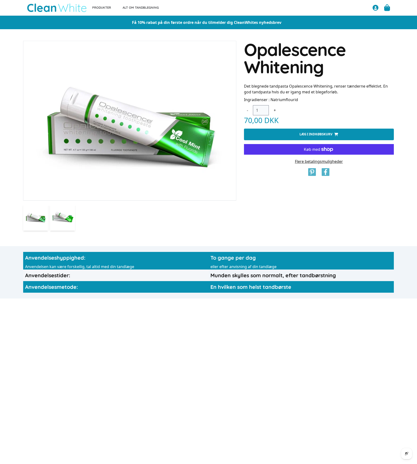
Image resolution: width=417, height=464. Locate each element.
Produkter (101, 7)
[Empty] (387, 7)
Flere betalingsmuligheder (319, 161)
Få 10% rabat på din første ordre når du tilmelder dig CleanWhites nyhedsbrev (206, 22)
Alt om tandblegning (141, 7)
